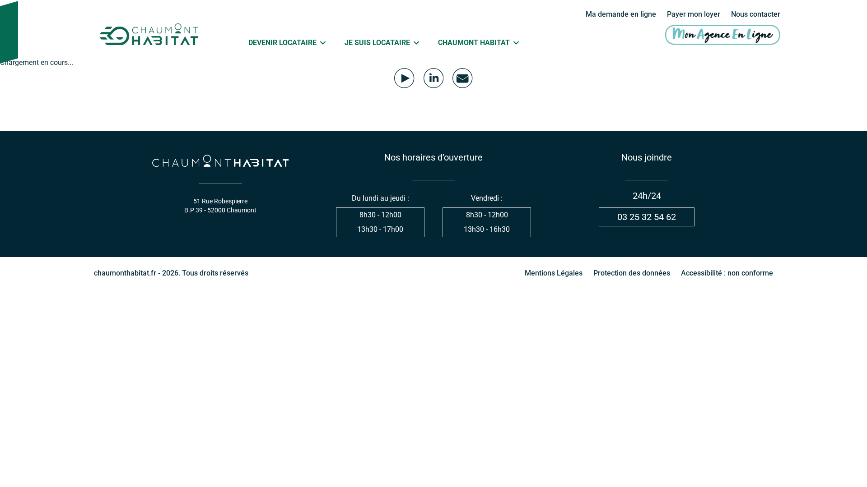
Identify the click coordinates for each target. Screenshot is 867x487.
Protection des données (631, 273)
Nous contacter (755, 14)
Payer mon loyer (693, 14)
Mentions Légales (554, 273)
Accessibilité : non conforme (727, 273)
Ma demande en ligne (621, 14)
